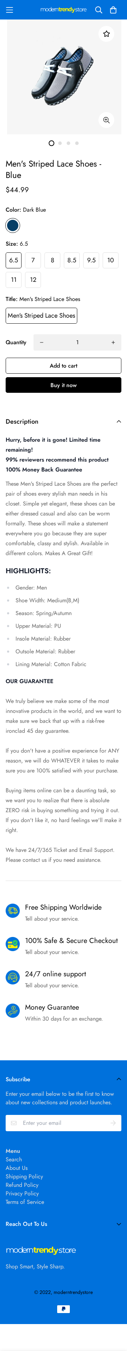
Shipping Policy (24, 1176)
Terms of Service (25, 1202)
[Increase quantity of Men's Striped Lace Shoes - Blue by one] (113, 342)
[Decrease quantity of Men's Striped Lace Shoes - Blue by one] (42, 342)
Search (14, 1159)
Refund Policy (22, 1185)
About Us (17, 1168)
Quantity (16, 342)
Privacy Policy (22, 1193)
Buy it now (63, 385)
